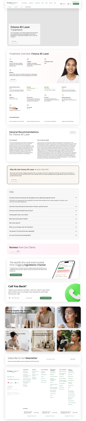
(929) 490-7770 (75, 1)
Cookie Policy (9, 387)
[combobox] (9, 298)
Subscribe (72, 359)
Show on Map (36, 412)
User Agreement (10, 386)
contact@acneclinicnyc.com (13, 379)
